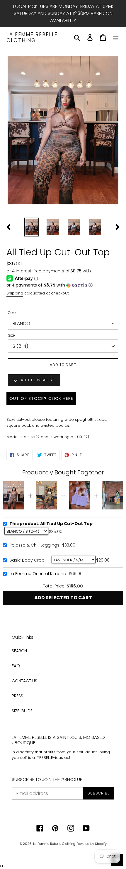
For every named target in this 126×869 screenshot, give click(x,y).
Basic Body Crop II (28, 560)
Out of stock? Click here (41, 398)
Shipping (14, 293)
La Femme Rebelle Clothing (32, 38)
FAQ (16, 666)
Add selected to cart (63, 597)
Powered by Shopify (91, 843)
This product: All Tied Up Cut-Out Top (51, 524)
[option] (31, 227)
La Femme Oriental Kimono (37, 574)
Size (11, 335)
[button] (63, 285)
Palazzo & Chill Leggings (34, 545)
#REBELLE (44, 757)
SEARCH (19, 651)
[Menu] (115, 37)
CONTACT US (24, 681)
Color (12, 312)
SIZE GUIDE (22, 711)
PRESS (17, 696)
